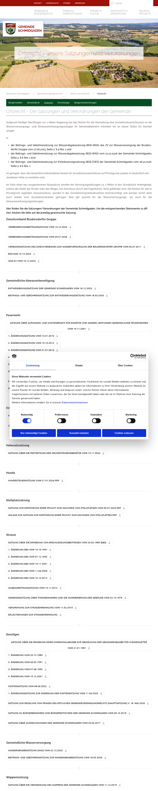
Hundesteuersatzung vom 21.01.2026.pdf (34, 480)
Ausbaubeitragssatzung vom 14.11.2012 (33, 587)
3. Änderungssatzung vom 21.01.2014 (31, 349)
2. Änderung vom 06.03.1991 (25, 662)
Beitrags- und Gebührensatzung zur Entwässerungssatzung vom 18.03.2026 (56, 295)
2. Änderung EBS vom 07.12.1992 (28, 556)
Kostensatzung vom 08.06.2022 (27, 686)
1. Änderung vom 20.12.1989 (25, 655)
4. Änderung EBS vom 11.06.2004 (28, 570)
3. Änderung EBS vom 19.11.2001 (28, 563)
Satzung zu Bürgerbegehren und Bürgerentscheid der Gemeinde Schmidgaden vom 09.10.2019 (67, 713)
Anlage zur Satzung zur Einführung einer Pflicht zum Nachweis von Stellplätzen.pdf (62, 514)
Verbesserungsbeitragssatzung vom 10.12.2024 (38, 226)
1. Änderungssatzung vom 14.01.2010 (31, 335)
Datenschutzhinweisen (75, 402)
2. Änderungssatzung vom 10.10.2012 (31, 342)
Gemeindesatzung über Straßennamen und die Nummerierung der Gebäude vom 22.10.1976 (65, 597)
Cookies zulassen (124, 433)
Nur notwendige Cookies (34, 433)
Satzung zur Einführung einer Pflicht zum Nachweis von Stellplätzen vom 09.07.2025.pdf (65, 507)
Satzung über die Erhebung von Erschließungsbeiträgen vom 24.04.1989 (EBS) (57, 542)
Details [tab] (79, 365)
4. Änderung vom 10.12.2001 (25, 676)
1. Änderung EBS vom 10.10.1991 (28, 549)
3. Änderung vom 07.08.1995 (25, 669)
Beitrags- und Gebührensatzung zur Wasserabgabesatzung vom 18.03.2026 (55, 757)
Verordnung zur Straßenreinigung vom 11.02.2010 (40, 607)
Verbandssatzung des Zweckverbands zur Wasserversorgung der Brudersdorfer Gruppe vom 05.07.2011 (75, 246)
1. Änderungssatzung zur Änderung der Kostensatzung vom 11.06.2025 (53, 693)
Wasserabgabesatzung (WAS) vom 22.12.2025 (35, 750)
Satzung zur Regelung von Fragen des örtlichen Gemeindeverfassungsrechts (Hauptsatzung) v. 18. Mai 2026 (77, 703)
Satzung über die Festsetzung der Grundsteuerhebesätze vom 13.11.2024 (54, 452)
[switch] (61, 420)
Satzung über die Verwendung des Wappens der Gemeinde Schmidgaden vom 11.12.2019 (62, 784)
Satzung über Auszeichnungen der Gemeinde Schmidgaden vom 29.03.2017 (54, 722)
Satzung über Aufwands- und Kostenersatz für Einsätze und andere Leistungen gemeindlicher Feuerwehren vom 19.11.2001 (79, 325)
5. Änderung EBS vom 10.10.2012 (28, 577)
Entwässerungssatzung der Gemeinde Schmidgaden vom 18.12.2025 (50, 288)
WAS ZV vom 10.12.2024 (22, 260)
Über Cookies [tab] (125, 365)
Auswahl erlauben (79, 433)
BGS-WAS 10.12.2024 (20, 253)
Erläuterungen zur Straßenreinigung (33, 614)
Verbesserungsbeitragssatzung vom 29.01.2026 (38, 236)
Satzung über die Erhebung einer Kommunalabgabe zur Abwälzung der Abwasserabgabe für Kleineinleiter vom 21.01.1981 (79, 644)
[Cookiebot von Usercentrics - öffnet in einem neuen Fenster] (132, 356)
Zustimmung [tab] (33, 365)
